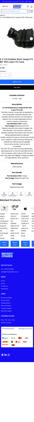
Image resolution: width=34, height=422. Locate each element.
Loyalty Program (6, 308)
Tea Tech (29, 328)
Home (3, 281)
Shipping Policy (6, 303)
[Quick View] (4, 208)
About (3, 283)
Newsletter (4, 289)
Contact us (4, 286)
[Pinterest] (2, 354)
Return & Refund (6, 305)
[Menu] (31, 11)
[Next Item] (31, 38)
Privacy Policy (5, 300)
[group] (17, 226)
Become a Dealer (6, 297)
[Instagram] (8, 354)
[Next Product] (31, 208)
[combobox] (15, 11)
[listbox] (6, 6)
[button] (31, 6)
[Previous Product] (3, 208)
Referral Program (6, 311)
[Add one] (9, 75)
